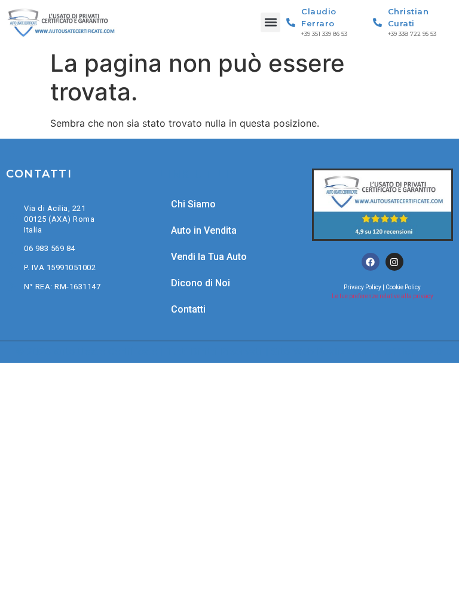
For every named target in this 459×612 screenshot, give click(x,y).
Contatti (188, 309)
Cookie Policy (403, 287)
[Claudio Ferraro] (290, 22)
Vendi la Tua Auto (209, 256)
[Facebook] (371, 262)
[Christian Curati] (377, 22)
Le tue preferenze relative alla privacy (382, 296)
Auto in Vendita (204, 230)
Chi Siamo (193, 204)
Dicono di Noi (200, 283)
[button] (270, 22)
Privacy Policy (362, 287)
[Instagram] (394, 262)
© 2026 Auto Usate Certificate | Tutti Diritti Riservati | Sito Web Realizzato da (229, 351)
